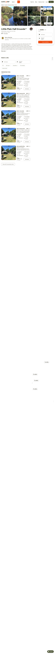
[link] (15, 82)
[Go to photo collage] (14, 16)
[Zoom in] (52, 58)
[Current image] (7, 88)
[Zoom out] (52, 59)
